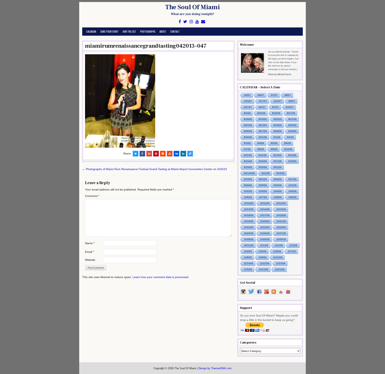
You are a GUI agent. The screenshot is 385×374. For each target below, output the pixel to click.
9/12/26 (262, 155)
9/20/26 (263, 167)
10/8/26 (278, 197)
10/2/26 (248, 191)
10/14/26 (265, 209)
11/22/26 (264, 263)
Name (89, 243)
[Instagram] (191, 22)
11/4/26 (248, 251)
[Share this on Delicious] (190, 153)
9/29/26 (263, 185)
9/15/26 (248, 161)
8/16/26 (276, 113)
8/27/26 (263, 131)
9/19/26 (248, 167)
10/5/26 (292, 191)
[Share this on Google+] (149, 153)
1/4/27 (247, 95)
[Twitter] (185, 22)
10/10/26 (248, 203)
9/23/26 (280, 173)
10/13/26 (248, 209)
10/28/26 (248, 239)
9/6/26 (287, 143)
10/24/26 (281, 227)
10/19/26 (248, 221)
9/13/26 (277, 155)
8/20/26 (278, 119)
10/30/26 (281, 239)
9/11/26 (248, 155)
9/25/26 (263, 179)
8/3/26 (247, 113)
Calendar (91, 31)
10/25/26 (248, 233)
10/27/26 (281, 233)
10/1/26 (292, 185)
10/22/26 (248, 227)
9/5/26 (274, 143)
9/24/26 (248, 179)
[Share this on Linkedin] (183, 153)
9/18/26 (292, 161)
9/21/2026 (249, 173)
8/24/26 (278, 125)
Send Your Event (109, 31)
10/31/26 (248, 245)
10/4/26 (278, 191)
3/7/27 (274, 95)
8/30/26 (248, 137)
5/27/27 (248, 107)
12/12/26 (263, 269)
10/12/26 (281, 203)
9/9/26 (274, 149)
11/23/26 (280, 263)
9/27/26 (292, 179)
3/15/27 (248, 101)
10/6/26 (248, 197)
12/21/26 (280, 269)
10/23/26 (265, 227)
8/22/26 (248, 125)
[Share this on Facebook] (142, 153)
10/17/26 (265, 215)
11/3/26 (293, 245)
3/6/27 (260, 95)
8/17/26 (291, 113)
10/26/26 (265, 233)
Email (89, 251)
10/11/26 (265, 203)
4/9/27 (291, 101)
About (162, 31)
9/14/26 (292, 155)
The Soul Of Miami (192, 7)
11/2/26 (279, 245)
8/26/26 (248, 131)
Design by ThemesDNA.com (215, 368)
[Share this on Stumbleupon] (169, 153)
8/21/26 (292, 119)
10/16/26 (248, 215)
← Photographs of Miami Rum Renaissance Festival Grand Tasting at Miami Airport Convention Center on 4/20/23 (154, 169)
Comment (92, 196)
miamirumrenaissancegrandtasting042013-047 (146, 45)
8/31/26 (263, 137)
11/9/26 (262, 257)
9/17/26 (278, 161)
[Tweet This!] (135, 153)
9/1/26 (277, 137)
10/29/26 (265, 239)
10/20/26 (265, 221)
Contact (175, 31)
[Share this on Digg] (176, 153)
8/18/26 (248, 119)
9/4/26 (260, 143)
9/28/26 (248, 185)
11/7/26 (292, 251)
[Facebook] (180, 22)
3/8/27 (287, 95)
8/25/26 (292, 125)
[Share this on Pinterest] (156, 153)
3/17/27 (263, 101)
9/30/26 (278, 185)
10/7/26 (263, 197)
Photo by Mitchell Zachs (279, 74)
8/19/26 (263, 119)
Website (90, 259)
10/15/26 (281, 209)
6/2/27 (262, 107)
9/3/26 (247, 143)
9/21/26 (278, 167)
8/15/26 (261, 113)
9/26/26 (278, 179)
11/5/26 (262, 251)
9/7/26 (247, 149)
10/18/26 (281, 215)
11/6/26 (277, 251)
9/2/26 (290, 137)
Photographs (147, 31)
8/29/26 (292, 131)
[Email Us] (203, 22)
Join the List (129, 31)
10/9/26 (292, 197)
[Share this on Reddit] (163, 153)
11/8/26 (248, 257)
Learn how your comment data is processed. (161, 277)
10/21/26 (281, 221)
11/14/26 (248, 263)
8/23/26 (263, 125)
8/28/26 (278, 131)
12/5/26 (248, 269)
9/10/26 (288, 149)
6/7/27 (275, 107)
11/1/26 (264, 245)
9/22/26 (265, 173)
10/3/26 (263, 191)
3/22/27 (278, 101)
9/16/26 (263, 161)
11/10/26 (278, 257)
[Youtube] (197, 22)
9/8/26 (260, 149)
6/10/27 (290, 107)
